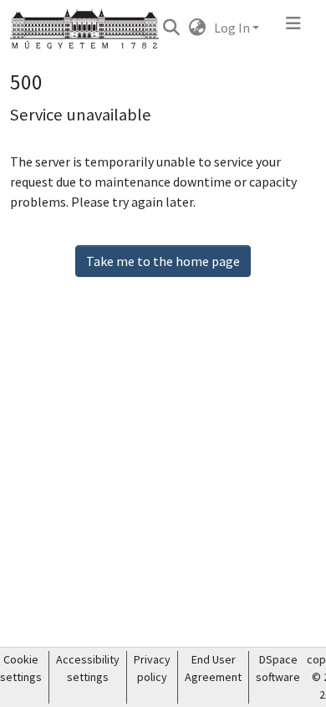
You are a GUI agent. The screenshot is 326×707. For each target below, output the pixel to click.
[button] (170, 28)
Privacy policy (152, 668)
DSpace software (278, 668)
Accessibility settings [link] (88, 668)
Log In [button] (233, 27)
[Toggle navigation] (293, 28)
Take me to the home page (163, 261)
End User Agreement (213, 668)
